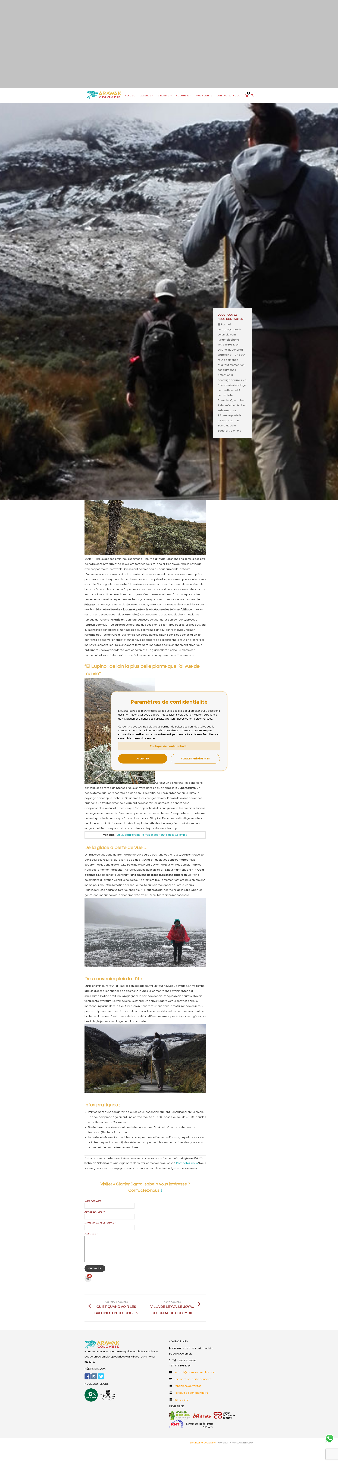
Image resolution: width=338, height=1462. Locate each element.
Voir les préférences (195, 758)
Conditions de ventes (187, 1386)
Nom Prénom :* (93, 1201)
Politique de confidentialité (169, 746)
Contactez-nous (187, 1163)
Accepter (142, 758)
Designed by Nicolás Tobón (203, 1443)
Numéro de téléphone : (99, 1223)
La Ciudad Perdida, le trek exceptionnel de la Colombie (152, 834)
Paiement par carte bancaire (192, 1379)
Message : (91, 1234)
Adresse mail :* (94, 1212)
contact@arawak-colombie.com (194, 1372)
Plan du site (181, 1399)
